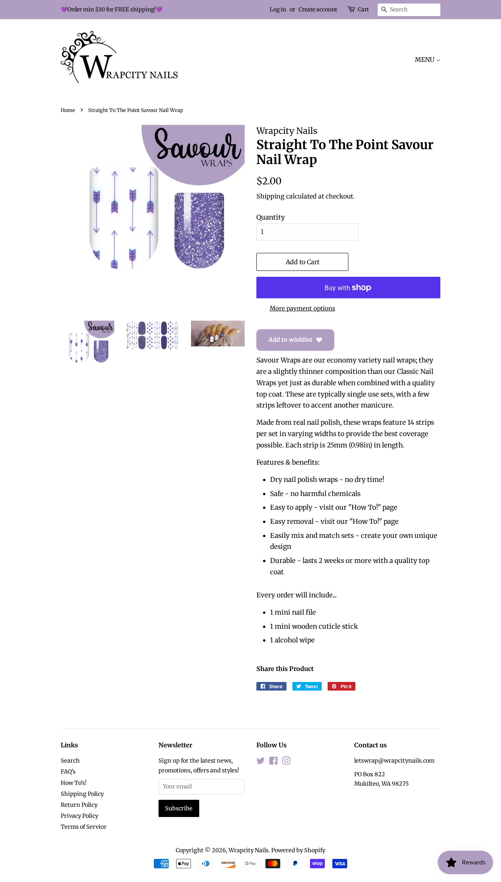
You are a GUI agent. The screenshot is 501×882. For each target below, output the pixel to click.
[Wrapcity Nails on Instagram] (286, 762)
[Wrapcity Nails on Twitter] (260, 762)
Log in (278, 9)
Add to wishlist (290, 339)
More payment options (302, 308)
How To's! (74, 782)
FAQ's (68, 771)
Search (70, 760)
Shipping (270, 196)
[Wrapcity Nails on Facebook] (273, 762)
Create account (318, 9)
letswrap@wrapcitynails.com (394, 760)
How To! (364, 507)
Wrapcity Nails (249, 850)
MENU (425, 59)
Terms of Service (83, 826)
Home (68, 110)
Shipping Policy (82, 793)
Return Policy (79, 804)
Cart (363, 9)
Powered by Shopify (298, 850)
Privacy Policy (79, 815)
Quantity (270, 217)
